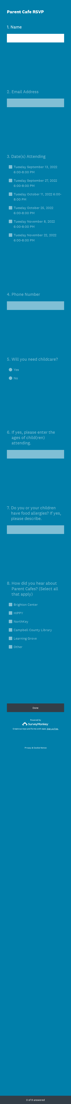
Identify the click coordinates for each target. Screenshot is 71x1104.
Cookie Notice (40, 747)
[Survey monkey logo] (35, 724)
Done (35, 707)
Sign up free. (52, 728)
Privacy (28, 747)
